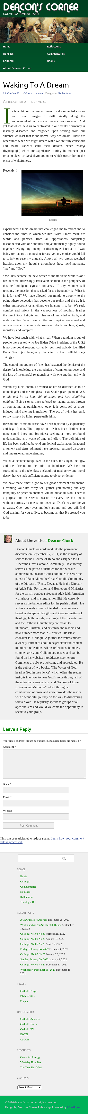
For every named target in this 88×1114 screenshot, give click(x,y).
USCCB (24, 1039)
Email (7, 797)
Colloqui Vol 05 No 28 (32, 944)
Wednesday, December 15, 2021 (37, 969)
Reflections (54, 46)
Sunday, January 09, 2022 (34, 959)
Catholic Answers (29, 1019)
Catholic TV (27, 1029)
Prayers (24, 1001)
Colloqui (8, 61)
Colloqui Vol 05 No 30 (32, 933)
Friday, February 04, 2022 (34, 949)
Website (7, 810)
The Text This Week (31, 1067)
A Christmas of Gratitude (33, 919)
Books (51, 61)
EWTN (24, 1034)
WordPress (73, 1107)
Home (6, 46)
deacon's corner (40, 7)
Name (7, 783)
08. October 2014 (12, 93)
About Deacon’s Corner (17, 68)
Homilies (8, 53)
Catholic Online (29, 1024)
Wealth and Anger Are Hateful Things (40, 924)
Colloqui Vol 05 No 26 (32, 964)
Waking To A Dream (36, 85)
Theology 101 (28, 902)
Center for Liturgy (30, 1057)
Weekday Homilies (30, 1062)
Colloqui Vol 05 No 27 (32, 954)
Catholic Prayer (28, 991)
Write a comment (33, 93)
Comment (9, 746)
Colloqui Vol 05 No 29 (32, 938)
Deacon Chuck (60, 541)
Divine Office (27, 996)
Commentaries (56, 53)
